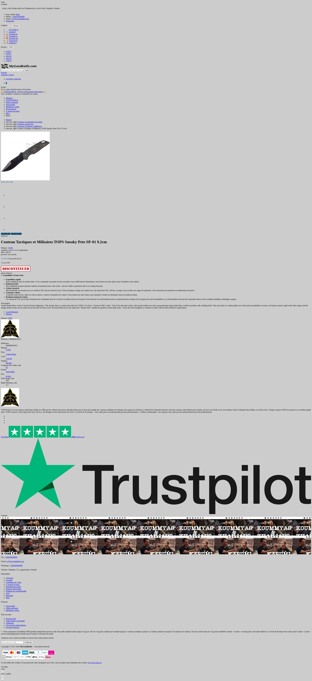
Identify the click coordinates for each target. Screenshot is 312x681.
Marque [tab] (9, 314)
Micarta (9, 363)
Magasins (9, 595)
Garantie (9, 580)
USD (8, 61)
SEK (9, 59)
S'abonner (28, 642)
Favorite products (12, 627)
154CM (9, 359)
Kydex (8, 376)
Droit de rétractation (13, 589)
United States (11, 354)
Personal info (11, 619)
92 (7, 367)
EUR (8, 51)
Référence (5, 339)
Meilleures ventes (12, 610)
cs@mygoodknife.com (20, 19)
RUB (9, 56)
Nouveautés (10, 606)
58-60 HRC (10, 372)
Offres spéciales (12, 608)
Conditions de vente (13, 582)
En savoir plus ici (95, 663)
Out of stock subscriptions (16, 625)
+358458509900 (18, 17)
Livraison (9, 578)
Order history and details (15, 621)
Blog (8, 598)
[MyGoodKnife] (18, 68)
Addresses (10, 623)
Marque (4, 318)
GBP (8, 54)
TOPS (8, 350)
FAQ (8, 593)
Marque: (4, 248)
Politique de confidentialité (16, 591)
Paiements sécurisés (13, 587)
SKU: (3, 252)
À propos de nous (13, 585)
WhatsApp (10, 21)
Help (18, 14)
